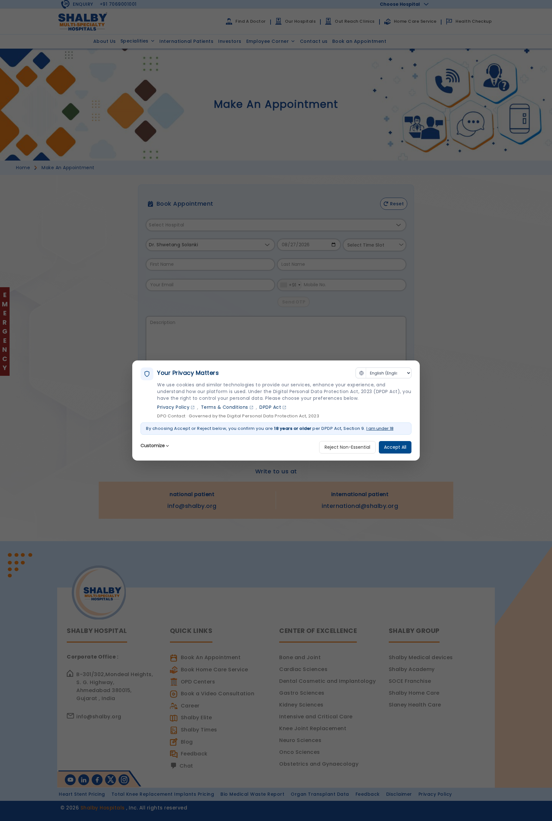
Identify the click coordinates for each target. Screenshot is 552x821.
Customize (153, 445)
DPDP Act (270, 407)
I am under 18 (380, 428)
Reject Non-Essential (347, 447)
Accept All (395, 447)
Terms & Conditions (224, 407)
